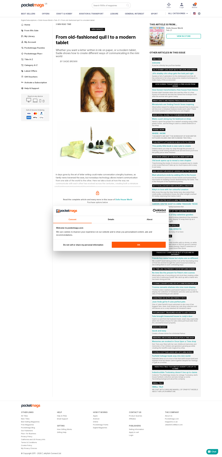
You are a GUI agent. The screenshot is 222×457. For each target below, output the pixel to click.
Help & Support (31, 88)
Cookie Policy (26, 445)
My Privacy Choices (29, 448)
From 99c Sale (31, 30)
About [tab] (149, 219)
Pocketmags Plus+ (33, 53)
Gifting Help (61, 432)
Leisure (114, 13)
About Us (168, 416)
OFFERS (45, 13)
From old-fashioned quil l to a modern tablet (78, 20)
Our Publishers (27, 431)
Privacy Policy (26, 436)
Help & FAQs (62, 416)
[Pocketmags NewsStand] (34, 5)
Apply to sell (134, 432)
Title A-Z (28, 59)
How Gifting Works (64, 429)
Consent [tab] (72, 219)
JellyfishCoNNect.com (174, 425)
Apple (95, 416)
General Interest (134, 13)
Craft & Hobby (64, 13)
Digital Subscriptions (29, 20)
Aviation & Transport (91, 13)
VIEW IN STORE (184, 36)
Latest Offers (30, 71)
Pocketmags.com (172, 419)
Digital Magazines (100, 428)
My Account (30, 42)
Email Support (62, 419)
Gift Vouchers (31, 77)
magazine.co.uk (171, 422)
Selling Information (136, 429)
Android (96, 419)
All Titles (24, 416)
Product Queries (135, 416)
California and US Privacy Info (33, 439)
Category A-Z (31, 65)
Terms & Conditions (29, 442)
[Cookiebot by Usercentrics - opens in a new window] (155, 211)
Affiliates (132, 419)
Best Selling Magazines (30, 422)
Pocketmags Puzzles (34, 48)
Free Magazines (27, 425)
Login (131, 435)
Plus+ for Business (28, 433)
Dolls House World (45, 20)
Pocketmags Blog (28, 428)
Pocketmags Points (100, 425)
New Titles (25, 419)
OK (138, 245)
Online (95, 422)
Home (27, 24)
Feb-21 (56, 20)
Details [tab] (111, 219)
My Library (29, 36)
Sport (154, 13)
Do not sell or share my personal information (83, 245)
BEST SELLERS (28, 13)
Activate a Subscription (35, 82)
